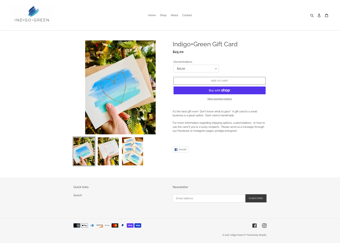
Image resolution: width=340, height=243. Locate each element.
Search (77, 195)
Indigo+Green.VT (238, 235)
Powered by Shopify (257, 235)
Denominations (183, 61)
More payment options (220, 98)
